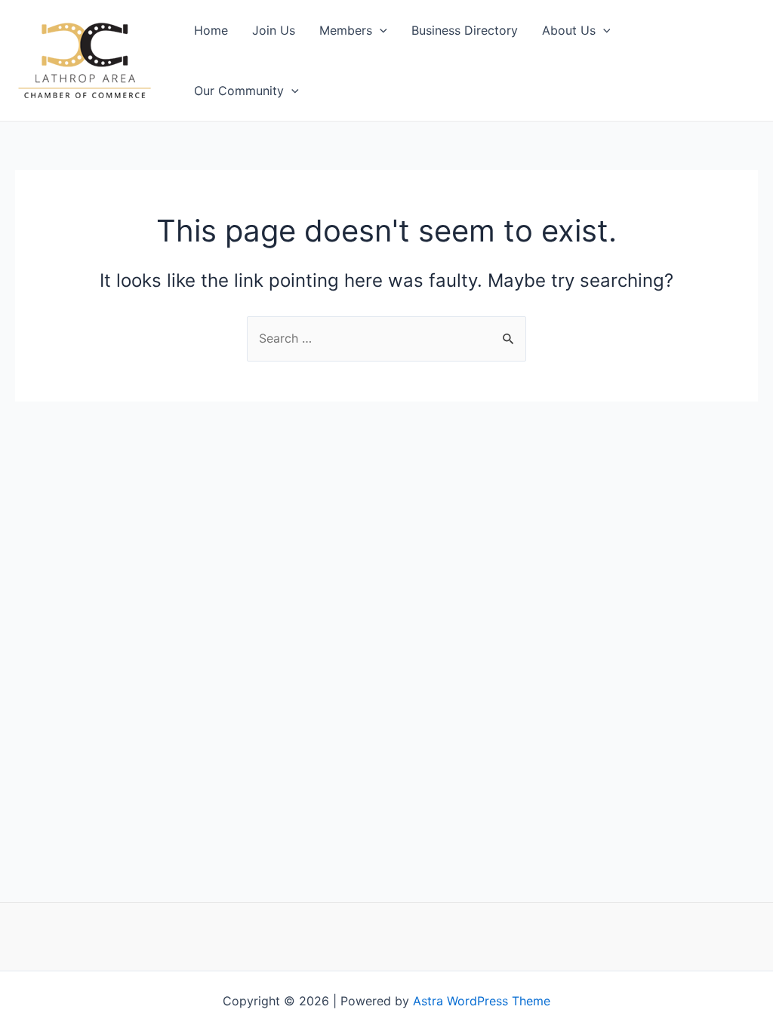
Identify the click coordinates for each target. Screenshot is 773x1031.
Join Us (273, 30)
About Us (569, 30)
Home (211, 30)
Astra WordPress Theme (481, 1000)
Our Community (239, 90)
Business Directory (464, 30)
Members (345, 30)
